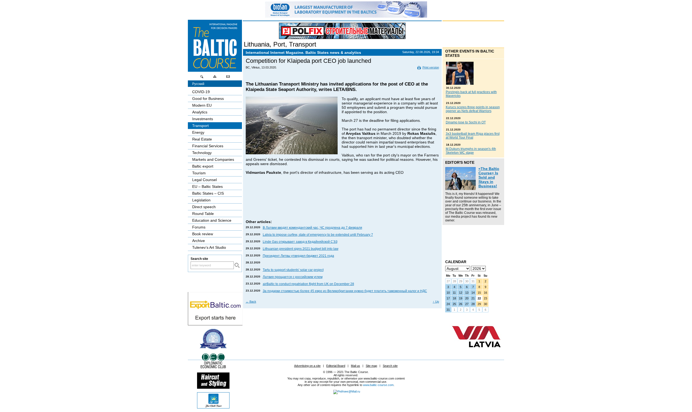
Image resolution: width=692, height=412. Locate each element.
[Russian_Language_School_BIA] (213, 348)
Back (251, 301)
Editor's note (459, 162)
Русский (198, 84)
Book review (202, 234)
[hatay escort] (215, 324)
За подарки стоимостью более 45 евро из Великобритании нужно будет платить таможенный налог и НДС (345, 291)
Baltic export (202, 166)
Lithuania (257, 44)
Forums (198, 227)
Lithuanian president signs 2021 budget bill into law (300, 249)
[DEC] (213, 367)
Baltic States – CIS (208, 193)
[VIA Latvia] (476, 352)
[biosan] (346, 16)
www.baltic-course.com (378, 385)
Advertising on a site (307, 365)
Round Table (203, 213)
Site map (371, 365)
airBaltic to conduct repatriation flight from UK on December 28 (308, 284)
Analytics (199, 112)
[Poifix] (342, 31)
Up (436, 301)
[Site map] (215, 78)
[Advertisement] (342, 202)
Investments (202, 119)
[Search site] (202, 78)
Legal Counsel (204, 180)
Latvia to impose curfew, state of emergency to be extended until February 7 (318, 235)
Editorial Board (335, 365)
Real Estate (202, 139)
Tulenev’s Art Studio (209, 247)
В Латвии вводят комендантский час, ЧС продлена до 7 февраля (312, 228)
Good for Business (208, 98)
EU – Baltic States (207, 186)
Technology (202, 153)
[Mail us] (228, 78)
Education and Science (211, 220)
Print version (430, 67)
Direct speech (204, 207)
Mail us (355, 365)
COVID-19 (201, 92)
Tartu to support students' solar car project (293, 270)
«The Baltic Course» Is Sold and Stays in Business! (488, 177)
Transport (302, 44)
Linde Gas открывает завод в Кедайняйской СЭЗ (300, 242)
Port (279, 44)
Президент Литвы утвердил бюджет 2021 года (298, 256)
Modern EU (202, 105)
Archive (198, 240)
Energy (198, 132)
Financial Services (207, 146)
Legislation (201, 200)
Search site (390, 365)
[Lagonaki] (213, 407)
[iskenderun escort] (213, 387)
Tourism (199, 173)
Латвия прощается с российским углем (292, 277)
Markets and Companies (213, 159)
